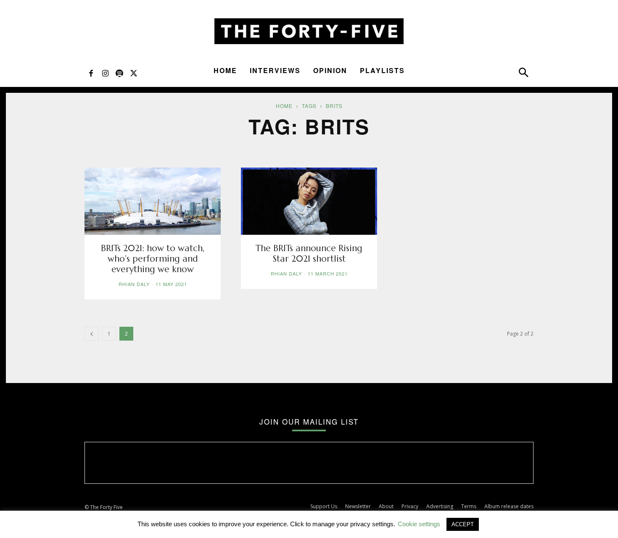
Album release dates (508, 506)
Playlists (382, 70)
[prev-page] (92, 334)
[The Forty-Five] (309, 31)
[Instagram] (105, 73)
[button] (523, 74)
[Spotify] (119, 73)
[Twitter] (133, 73)
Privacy (409, 506)
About (386, 506)
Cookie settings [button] (419, 524)
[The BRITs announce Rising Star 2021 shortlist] (309, 201)
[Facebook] (91, 73)
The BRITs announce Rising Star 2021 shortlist (309, 253)
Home (225, 70)
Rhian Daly (134, 284)
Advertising (439, 506)
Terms (468, 506)
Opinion (330, 70)
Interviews (275, 70)
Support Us (323, 506)
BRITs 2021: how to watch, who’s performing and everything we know (152, 259)
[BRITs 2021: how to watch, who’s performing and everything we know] (153, 201)
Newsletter (358, 506)
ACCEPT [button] (463, 524)
